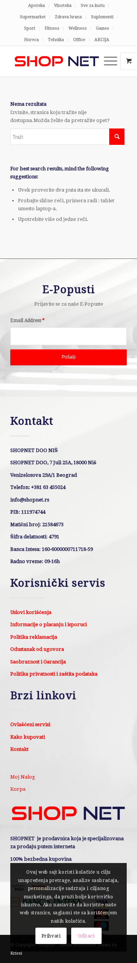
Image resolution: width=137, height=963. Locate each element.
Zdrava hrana (68, 16)
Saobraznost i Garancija (38, 662)
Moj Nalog (22, 777)
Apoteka (36, 5)
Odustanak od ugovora (37, 649)
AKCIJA (101, 39)
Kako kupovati (27, 737)
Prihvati (51, 936)
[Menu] (106, 61)
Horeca (31, 39)
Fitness (52, 28)
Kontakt (19, 749)
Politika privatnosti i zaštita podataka (53, 674)
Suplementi (102, 16)
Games (102, 28)
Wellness (77, 28)
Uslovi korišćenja (30, 612)
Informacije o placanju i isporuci (48, 624)
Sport (29, 28)
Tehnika (56, 39)
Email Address (27, 320)
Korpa (17, 789)
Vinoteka (63, 5)
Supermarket (33, 16)
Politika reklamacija (33, 637)
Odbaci (86, 936)
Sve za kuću (93, 5)
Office (79, 39)
